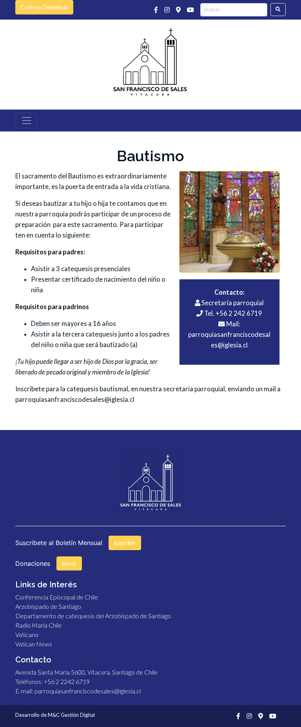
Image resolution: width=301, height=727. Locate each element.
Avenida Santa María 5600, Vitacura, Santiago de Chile (86, 672)
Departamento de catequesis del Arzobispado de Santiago (93, 615)
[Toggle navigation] (27, 120)
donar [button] (69, 563)
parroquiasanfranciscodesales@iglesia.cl (74, 399)
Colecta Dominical (44, 7)
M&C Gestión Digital (71, 715)
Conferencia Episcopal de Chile (56, 597)
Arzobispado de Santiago (48, 606)
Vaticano (26, 634)
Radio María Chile (38, 625)
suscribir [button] (125, 542)
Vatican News (33, 644)
